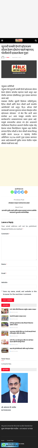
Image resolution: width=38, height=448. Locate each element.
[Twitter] (19, 192)
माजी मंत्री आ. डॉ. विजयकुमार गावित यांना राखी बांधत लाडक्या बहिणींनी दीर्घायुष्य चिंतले (21, 341)
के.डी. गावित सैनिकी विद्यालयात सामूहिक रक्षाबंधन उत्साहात (23, 309)
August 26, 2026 (14, 351)
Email (4, 273)
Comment (5, 233)
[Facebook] (15, 192)
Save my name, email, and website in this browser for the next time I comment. (20, 293)
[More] (25, 192)
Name (4, 264)
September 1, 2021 (16, 57)
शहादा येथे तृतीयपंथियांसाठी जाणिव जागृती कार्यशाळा (21, 349)
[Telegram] (22, 192)
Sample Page (10, 440)
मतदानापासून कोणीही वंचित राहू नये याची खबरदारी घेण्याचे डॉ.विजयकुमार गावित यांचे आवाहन (23, 332)
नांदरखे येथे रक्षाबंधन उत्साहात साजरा (18, 316)
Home (2, 440)
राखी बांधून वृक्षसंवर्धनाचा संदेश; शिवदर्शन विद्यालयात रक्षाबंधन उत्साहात (21, 324)
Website (4, 282)
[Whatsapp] (12, 192)
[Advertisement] (19, 19)
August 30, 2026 (14, 312)
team (8, 57)
